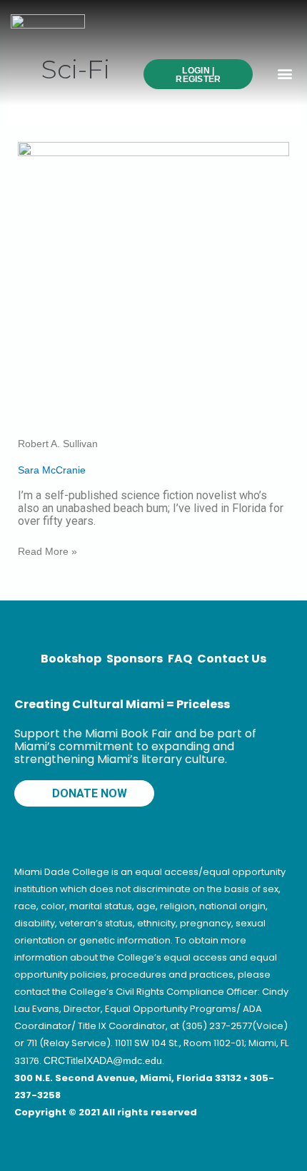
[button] (284, 73)
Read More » (47, 551)
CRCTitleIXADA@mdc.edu (103, 1060)
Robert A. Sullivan (58, 443)
